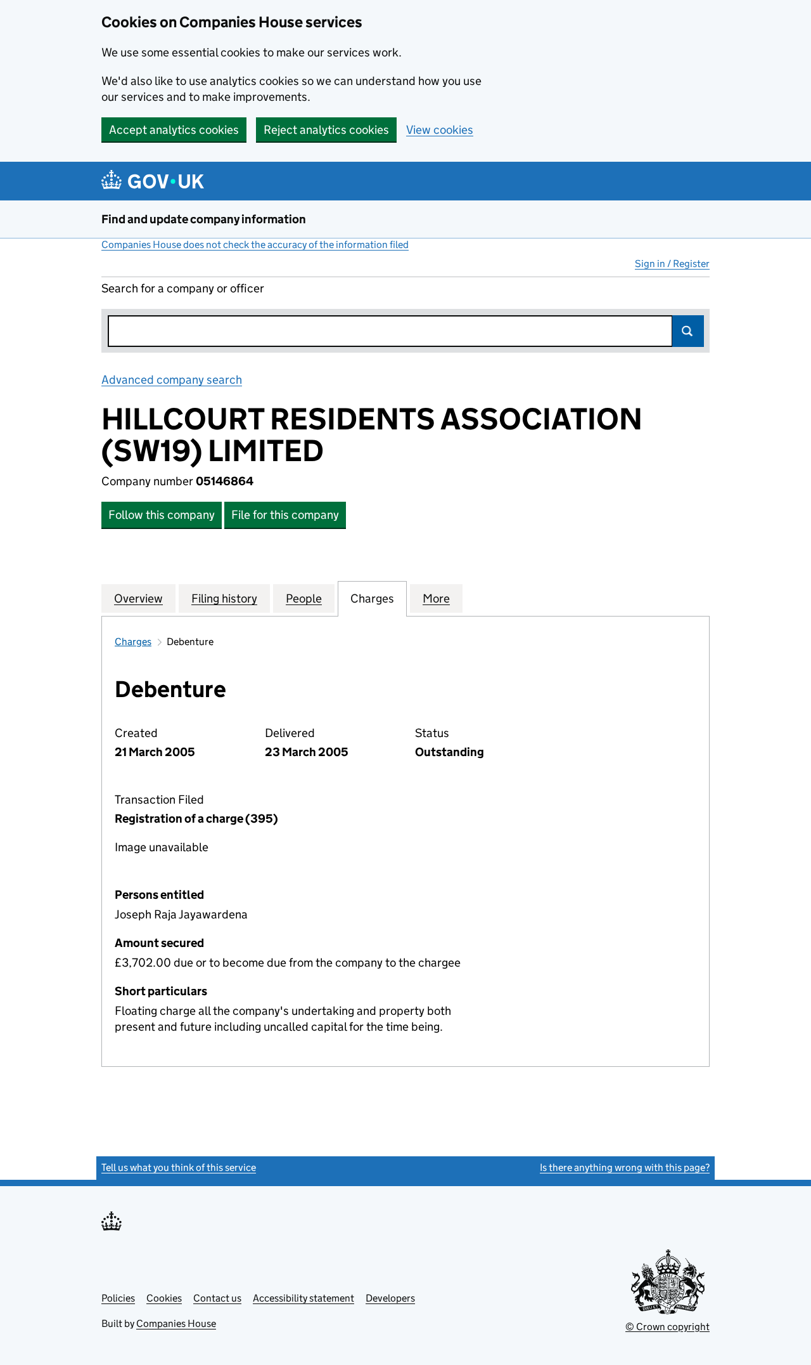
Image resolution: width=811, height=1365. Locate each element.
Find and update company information (203, 219)
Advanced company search (171, 379)
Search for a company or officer (182, 288)
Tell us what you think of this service (178, 1167)
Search (688, 331)
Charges (133, 642)
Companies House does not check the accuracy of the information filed (255, 244)
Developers (390, 1298)
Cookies (164, 1298)
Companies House (176, 1323)
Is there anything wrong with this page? (625, 1167)
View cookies (439, 130)
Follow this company (161, 514)
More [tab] (436, 598)
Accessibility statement (303, 1298)
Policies (118, 1298)
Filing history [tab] (224, 598)
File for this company (285, 514)
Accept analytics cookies (174, 129)
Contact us (217, 1298)
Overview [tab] (138, 598)
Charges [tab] (372, 598)
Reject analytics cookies (326, 129)
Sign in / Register (672, 264)
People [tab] (304, 598)
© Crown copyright (667, 1327)
